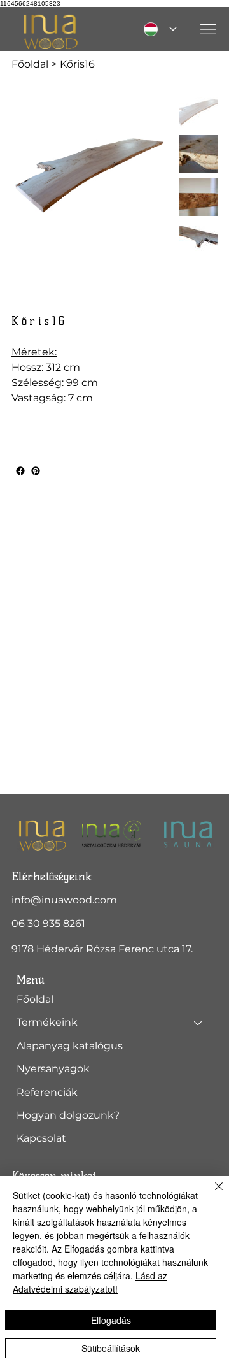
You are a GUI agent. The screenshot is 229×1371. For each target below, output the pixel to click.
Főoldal (35, 999)
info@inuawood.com (64, 900)
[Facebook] (20, 470)
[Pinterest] (35, 470)
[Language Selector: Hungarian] (157, 29)
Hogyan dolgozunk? (68, 1115)
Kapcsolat (41, 1138)
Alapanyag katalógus (70, 1046)
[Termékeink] (198, 1022)
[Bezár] (211, 1194)
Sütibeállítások (110, 1348)
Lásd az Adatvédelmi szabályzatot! (90, 1282)
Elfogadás (111, 1320)
